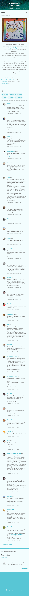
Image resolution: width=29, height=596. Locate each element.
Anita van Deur (11, 207)
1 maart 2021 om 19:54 (13, 436)
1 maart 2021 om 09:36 (13, 372)
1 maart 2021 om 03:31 (13, 320)
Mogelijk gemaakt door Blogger (15, 590)
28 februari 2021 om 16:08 (14, 173)
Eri (8, 292)
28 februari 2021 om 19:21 (14, 233)
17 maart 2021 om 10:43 (13, 541)
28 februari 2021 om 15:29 (14, 158)
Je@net (9, 431)
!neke (8, 238)
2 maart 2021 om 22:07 (13, 522)
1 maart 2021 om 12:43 (13, 427)
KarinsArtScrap (11, 151)
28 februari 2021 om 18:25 (14, 202)
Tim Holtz (10, 97)
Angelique (9, 477)
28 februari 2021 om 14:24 (14, 113)
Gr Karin (9, 156)
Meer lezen (24, 568)
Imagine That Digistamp (6, 77)
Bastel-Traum (4, 81)
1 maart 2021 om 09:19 (13, 352)
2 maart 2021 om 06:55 (13, 505)
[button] (27, 12)
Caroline (9, 393)
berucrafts (10, 526)
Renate (9, 118)
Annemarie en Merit (12, 356)
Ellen (8, 440)
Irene (8, 163)
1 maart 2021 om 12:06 (13, 415)
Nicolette (9, 344)
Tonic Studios (18, 97)
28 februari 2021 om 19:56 (14, 244)
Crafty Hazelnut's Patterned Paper (8, 79)
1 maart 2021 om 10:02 (13, 403)
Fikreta (9, 218)
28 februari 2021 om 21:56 (14, 287)
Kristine (9, 277)
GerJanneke (10, 263)
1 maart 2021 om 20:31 (13, 492)
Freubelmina (10, 509)
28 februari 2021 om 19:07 (14, 223)
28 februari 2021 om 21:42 (14, 273)
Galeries (19, 593)
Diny (8, 324)
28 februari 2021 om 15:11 (14, 146)
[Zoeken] (27, 3)
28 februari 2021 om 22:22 (14, 299)
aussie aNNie (10, 314)
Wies (8, 177)
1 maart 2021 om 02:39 (13, 309)
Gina (8, 103)
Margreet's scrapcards (14, 4)
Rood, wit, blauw (6, 555)
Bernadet (9, 496)
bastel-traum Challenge (17, 534)
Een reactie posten (7, 544)
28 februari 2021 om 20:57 (14, 258)
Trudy (8, 408)
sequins (4, 97)
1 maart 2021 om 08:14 (13, 340)
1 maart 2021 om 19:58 (13, 449)
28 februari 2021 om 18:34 (14, 214)
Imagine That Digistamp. (14, 48)
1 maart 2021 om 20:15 (13, 473)
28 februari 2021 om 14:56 (14, 132)
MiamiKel (9, 303)
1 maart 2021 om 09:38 (13, 389)
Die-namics (5, 94)
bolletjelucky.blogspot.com (14, 453)
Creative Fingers (4, 83)
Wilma (9, 136)
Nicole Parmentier (11, 419)
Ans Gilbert (10, 248)
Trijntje (9, 227)
